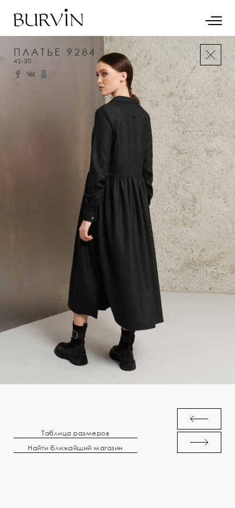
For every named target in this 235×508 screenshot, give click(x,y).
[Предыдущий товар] (199, 419)
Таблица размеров (75, 433)
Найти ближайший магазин (75, 448)
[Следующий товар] (199, 442)
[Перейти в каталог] (210, 54)
